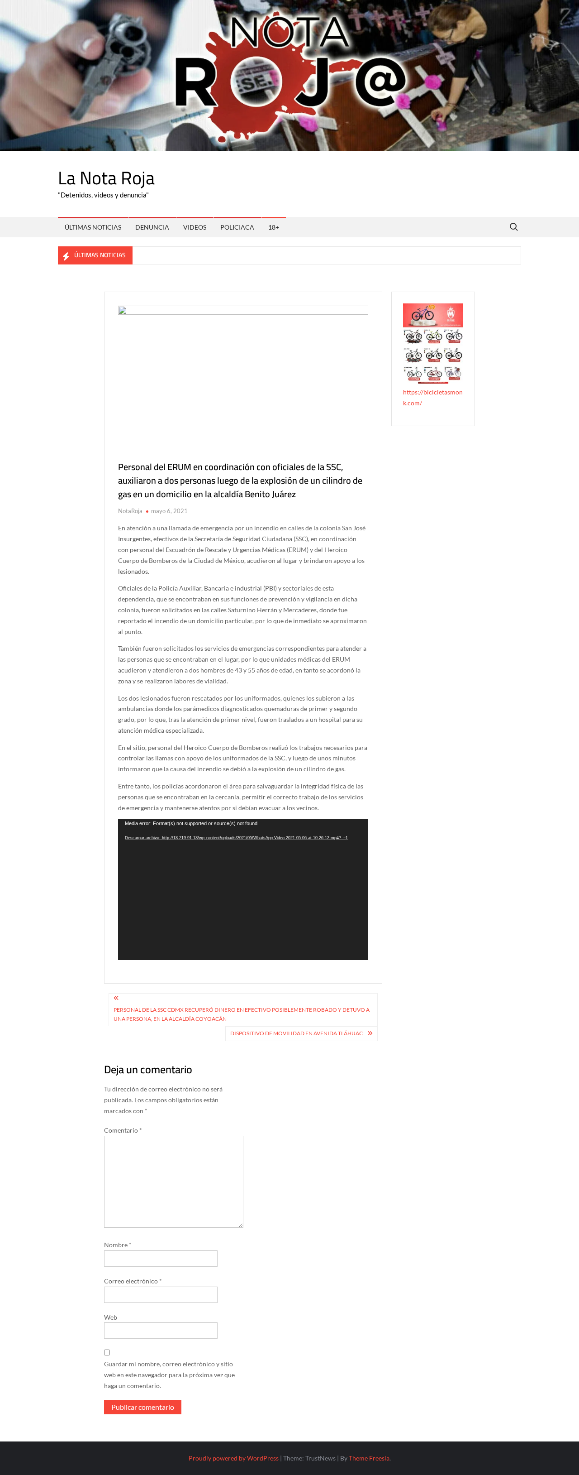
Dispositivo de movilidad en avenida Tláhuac (296, 1033)
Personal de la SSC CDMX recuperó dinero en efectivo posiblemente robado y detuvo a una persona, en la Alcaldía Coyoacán (242, 1014)
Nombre (118, 1245)
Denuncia (152, 227)
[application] (243, 889)
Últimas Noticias (93, 227)
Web (110, 1317)
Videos (194, 227)
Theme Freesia (369, 1458)
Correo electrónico (133, 1281)
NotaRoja (130, 510)
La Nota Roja (106, 178)
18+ (273, 227)
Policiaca (237, 227)
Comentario (123, 1130)
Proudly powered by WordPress (234, 1458)
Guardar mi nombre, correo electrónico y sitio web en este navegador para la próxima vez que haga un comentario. (169, 1374)
